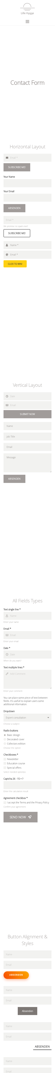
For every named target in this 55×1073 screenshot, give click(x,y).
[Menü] (27, 21)
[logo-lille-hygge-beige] (27, 9)
